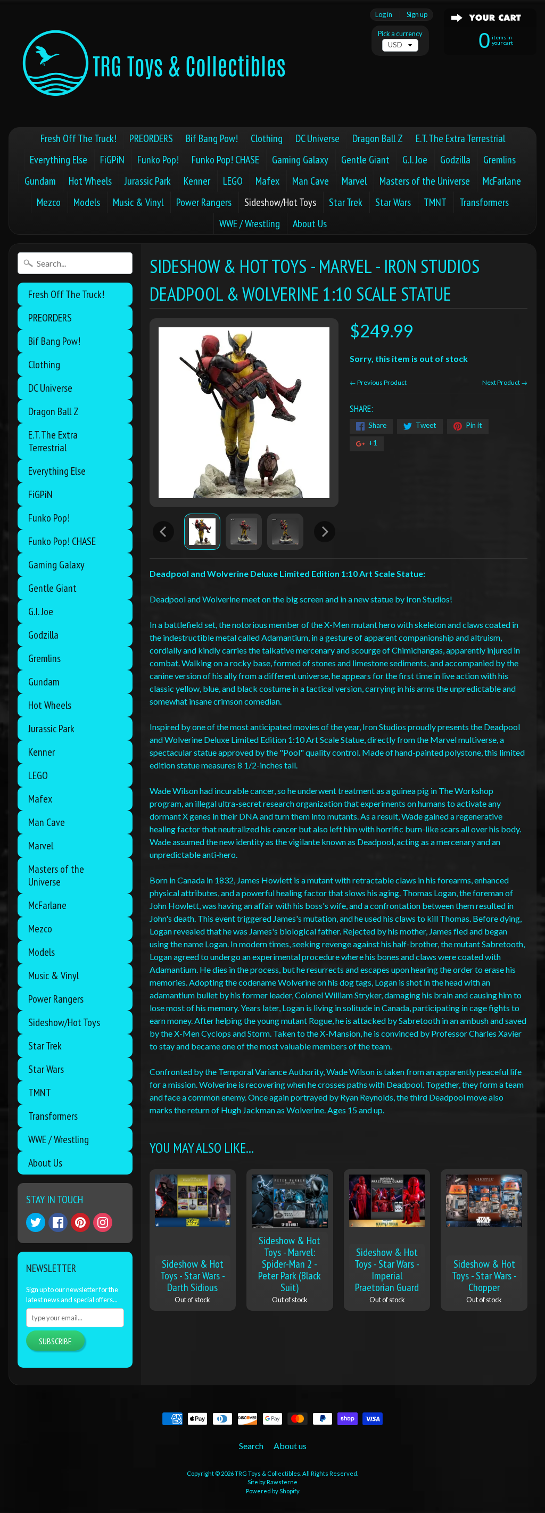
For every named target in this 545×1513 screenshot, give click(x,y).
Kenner (197, 181)
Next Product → (504, 382)
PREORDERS (151, 138)
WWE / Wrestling (249, 223)
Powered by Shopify (273, 1490)
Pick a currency (400, 34)
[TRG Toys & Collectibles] (155, 64)
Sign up (417, 14)
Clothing (267, 138)
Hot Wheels (90, 181)
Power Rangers (204, 202)
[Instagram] (102, 1222)
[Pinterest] (80, 1222)
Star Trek (345, 202)
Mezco (49, 202)
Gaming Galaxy (300, 160)
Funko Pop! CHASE (225, 160)
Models (86, 202)
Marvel (354, 181)
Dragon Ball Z (377, 138)
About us (290, 1446)
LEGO (233, 181)
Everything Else (58, 160)
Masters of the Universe (424, 181)
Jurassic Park (148, 181)
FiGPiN (112, 160)
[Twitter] (35, 1222)
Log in (383, 14)
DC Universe (317, 138)
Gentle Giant (365, 160)
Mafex (267, 181)
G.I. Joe (414, 160)
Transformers (484, 202)
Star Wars (393, 202)
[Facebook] (58, 1222)
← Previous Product (378, 382)
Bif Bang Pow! (212, 138)
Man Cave (310, 181)
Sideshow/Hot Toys (280, 202)
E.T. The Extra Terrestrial (460, 138)
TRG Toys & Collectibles (267, 1473)
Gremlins (499, 160)
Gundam (40, 181)
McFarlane (502, 181)
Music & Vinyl (138, 202)
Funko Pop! (158, 160)
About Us (310, 223)
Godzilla (455, 160)
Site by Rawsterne (272, 1481)
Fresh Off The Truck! (78, 138)
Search (251, 1446)
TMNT (435, 202)
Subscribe (55, 1341)
